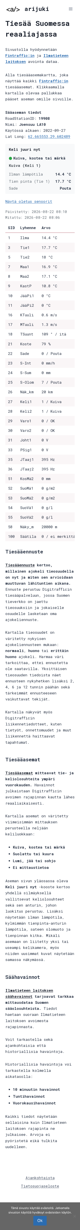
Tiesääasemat (19, 772)
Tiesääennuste (20, 564)
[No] (74, 1216)
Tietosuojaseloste (40, 1186)
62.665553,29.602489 (49, 136)
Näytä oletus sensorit (28, 201)
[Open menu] (70, 8)
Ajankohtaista (40, 1177)
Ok (40, 1220)
